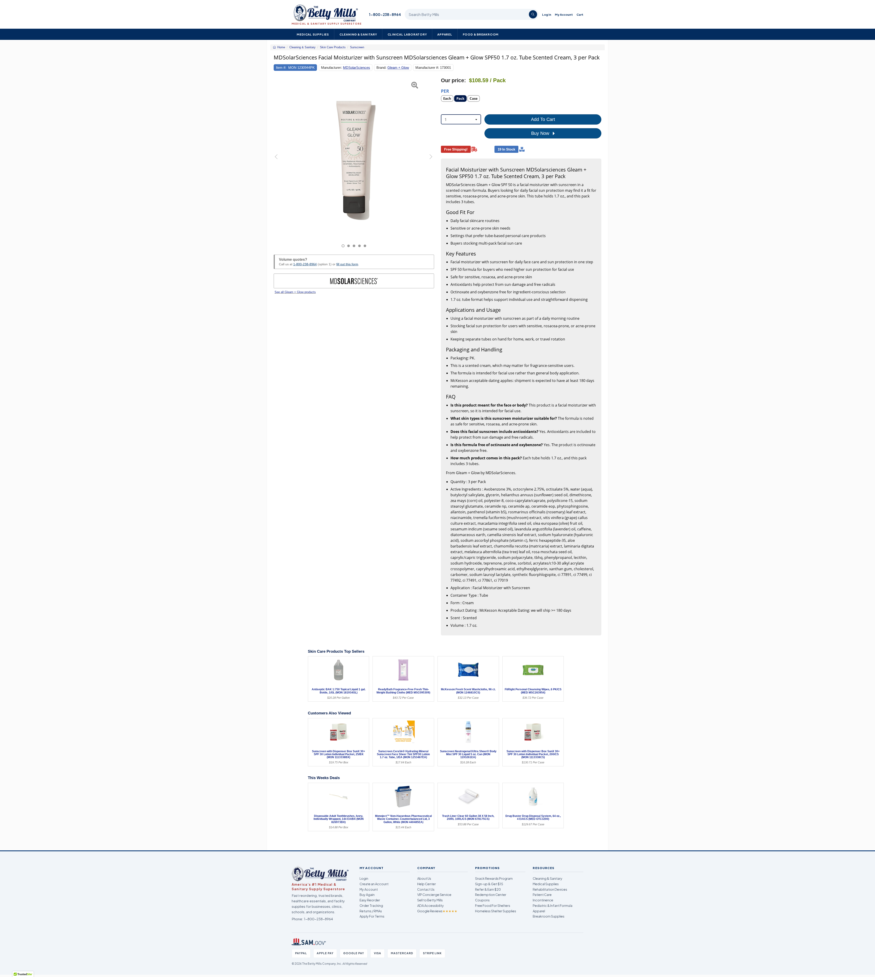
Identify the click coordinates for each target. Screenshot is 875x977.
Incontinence (543, 900)
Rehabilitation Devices (550, 889)
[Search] (533, 14)
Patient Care (542, 895)
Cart (579, 14)
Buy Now (541, 133)
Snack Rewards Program (494, 878)
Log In (546, 14)
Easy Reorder (370, 900)
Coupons (482, 900)
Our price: (453, 80)
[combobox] (461, 119)
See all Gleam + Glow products (295, 292)
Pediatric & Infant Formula (552, 905)
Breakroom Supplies (548, 916)
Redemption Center (490, 895)
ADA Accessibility (430, 905)
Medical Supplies (313, 34)
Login (364, 878)
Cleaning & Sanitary (358, 34)
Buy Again (367, 895)
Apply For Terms (372, 916)
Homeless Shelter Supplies (495, 911)
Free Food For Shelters (492, 905)
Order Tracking (371, 905)
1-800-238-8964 (385, 14)
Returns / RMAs (371, 911)
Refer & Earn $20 (488, 889)
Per (445, 91)
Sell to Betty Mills (430, 900)
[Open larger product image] (354, 157)
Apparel (444, 34)
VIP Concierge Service (434, 895)
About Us (424, 878)
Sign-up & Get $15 (489, 884)
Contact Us (426, 889)
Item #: (281, 67)
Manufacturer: (331, 67)
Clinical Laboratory (407, 34)
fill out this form (347, 264)
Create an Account (374, 884)
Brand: (381, 67)
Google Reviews (437, 911)
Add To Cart (543, 119)
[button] (279, 162)
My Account (564, 14)
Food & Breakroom (481, 34)
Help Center (426, 884)
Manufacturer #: (427, 67)
